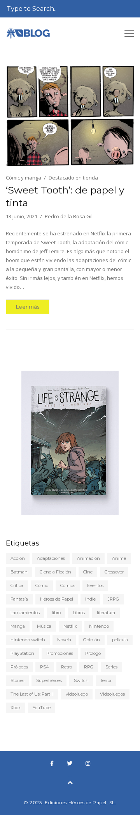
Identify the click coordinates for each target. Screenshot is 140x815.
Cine (88, 572)
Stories (17, 680)
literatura (106, 612)
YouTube (42, 707)
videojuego (77, 694)
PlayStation (22, 653)
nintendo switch (27, 639)
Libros (79, 612)
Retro (66, 667)
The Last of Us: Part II (32, 694)
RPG (88, 667)
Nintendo (99, 626)
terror (106, 680)
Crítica (16, 585)
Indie (90, 599)
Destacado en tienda (73, 177)
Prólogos (19, 667)
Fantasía (19, 599)
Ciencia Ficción (55, 572)
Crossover (114, 572)
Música (44, 626)
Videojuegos (112, 694)
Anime (119, 558)
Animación (88, 558)
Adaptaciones (51, 558)
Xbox (15, 707)
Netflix (70, 626)
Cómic (41, 585)
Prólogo (93, 653)
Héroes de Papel (56, 599)
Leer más (27, 307)
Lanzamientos (25, 612)
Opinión (91, 639)
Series (111, 667)
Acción (17, 558)
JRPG (113, 599)
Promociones (59, 653)
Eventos (95, 585)
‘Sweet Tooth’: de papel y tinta (65, 196)
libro (56, 612)
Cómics (67, 585)
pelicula (120, 639)
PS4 (44, 667)
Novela (64, 639)
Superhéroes (49, 680)
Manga (17, 626)
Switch (81, 680)
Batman (19, 572)
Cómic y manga (23, 177)
